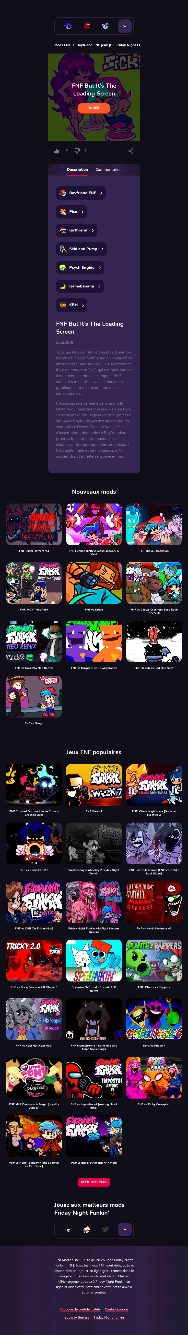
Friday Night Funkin (109, 1317)
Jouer (94, 108)
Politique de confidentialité (79, 1309)
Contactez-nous (117, 1309)
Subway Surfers (76, 1317)
